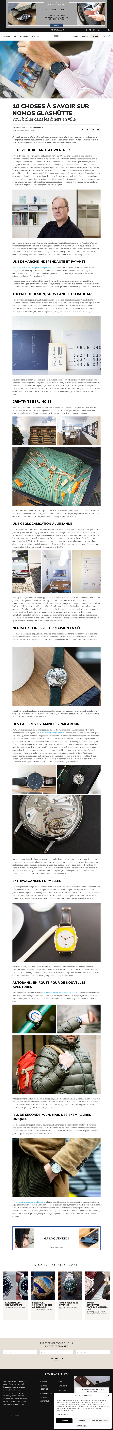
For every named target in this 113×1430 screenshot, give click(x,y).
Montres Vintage (46, 1393)
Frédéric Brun (38, 127)
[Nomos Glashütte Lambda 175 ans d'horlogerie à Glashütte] (34, 779)
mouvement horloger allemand (52, 733)
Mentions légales (81, 1426)
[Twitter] (82, 129)
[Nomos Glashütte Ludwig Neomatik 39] (56, 1167)
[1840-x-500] (56, 1250)
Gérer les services (62, 1414)
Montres (6, 36)
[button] (108, 1396)
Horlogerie (16, 130)
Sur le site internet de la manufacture (27, 1202)
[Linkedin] (93, 129)
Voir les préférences (100, 1420)
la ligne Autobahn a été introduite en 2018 (61, 993)
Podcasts (84, 36)
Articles (75, 36)
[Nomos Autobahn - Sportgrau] (34, 1019)
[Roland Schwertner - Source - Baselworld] (56, 214)
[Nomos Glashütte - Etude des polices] (56, 345)
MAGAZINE (94, 36)
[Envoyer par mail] (98, 129)
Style (14, 36)
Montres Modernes (11, 40)
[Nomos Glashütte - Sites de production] (56, 476)
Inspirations (34, 36)
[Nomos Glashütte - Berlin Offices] (78, 430)
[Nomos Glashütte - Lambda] (56, 932)
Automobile (23, 36)
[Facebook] (87, 129)
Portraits (33, 40)
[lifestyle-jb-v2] (56, 14)
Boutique (104, 36)
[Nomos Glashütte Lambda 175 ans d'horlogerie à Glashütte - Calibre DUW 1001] (56, 676)
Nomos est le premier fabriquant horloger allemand (33, 268)
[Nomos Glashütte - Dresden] (34, 430)
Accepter (64, 1420)
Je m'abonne (56, 1358)
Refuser (82, 1420)
